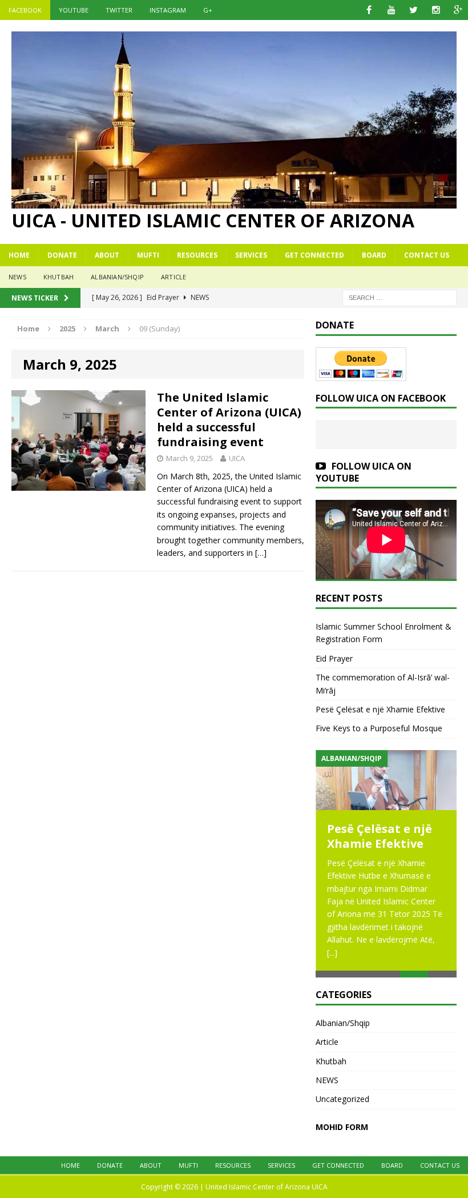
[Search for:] (399, 296)
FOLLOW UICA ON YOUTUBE (363, 472)
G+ (207, 10)
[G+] (458, 10)
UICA (237, 458)
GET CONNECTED (314, 255)
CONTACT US (426, 255)
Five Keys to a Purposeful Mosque (379, 728)
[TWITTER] (413, 10)
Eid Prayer (334, 658)
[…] (261, 552)
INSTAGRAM (168, 10)
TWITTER (119, 10)
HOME (19, 255)
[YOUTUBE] (391, 10)
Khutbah (58, 277)
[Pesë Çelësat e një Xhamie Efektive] (386, 780)
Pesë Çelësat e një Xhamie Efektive (380, 709)
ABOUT (107, 255)
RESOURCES (197, 255)
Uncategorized (342, 1098)
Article (173, 277)
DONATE (62, 255)
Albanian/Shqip (117, 277)
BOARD (374, 255)
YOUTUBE (73, 10)
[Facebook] (369, 10)
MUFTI (148, 255)
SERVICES (251, 255)
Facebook (25, 10)
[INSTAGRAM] (436, 10)
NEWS (17, 277)
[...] (332, 952)
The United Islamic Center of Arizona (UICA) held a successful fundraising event (229, 420)
